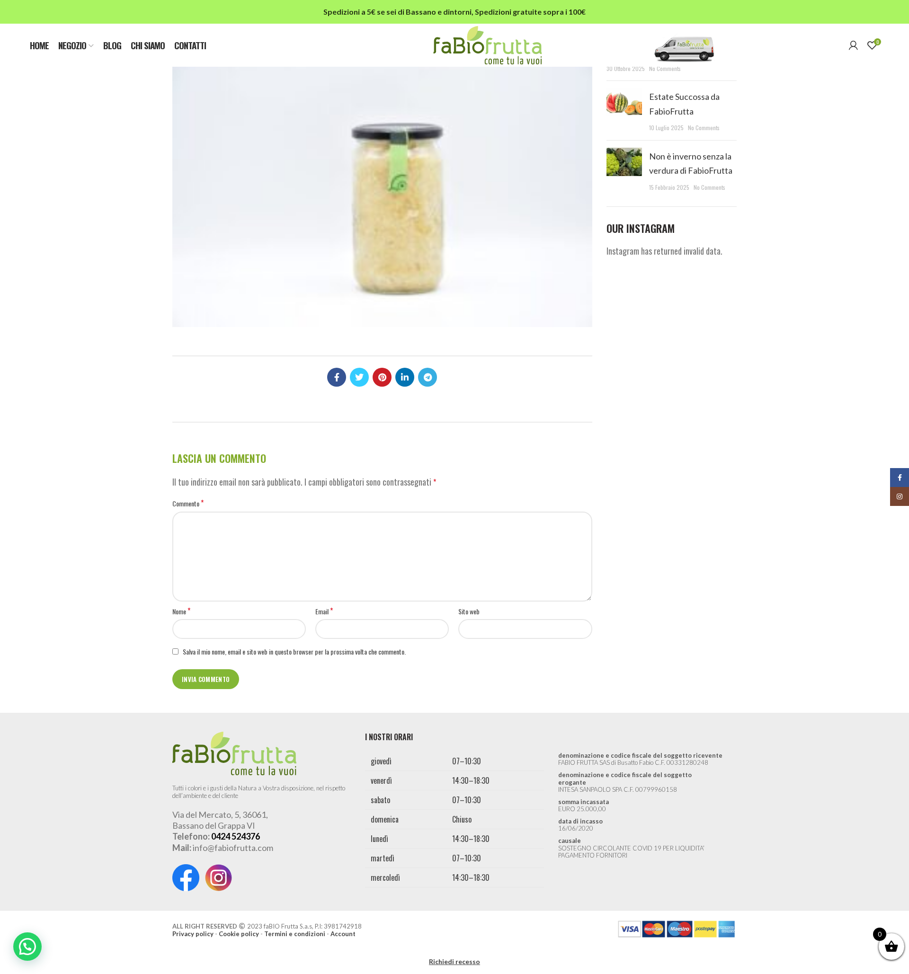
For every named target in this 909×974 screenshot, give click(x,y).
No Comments (665, 68)
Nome (181, 611)
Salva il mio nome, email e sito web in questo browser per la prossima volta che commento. (294, 651)
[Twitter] (359, 377)
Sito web (469, 611)
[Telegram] (427, 377)
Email (324, 611)
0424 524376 (235, 836)
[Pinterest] (382, 377)
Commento (188, 503)
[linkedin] (404, 377)
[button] (27, 946)
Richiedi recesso (454, 961)
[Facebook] (336, 377)
